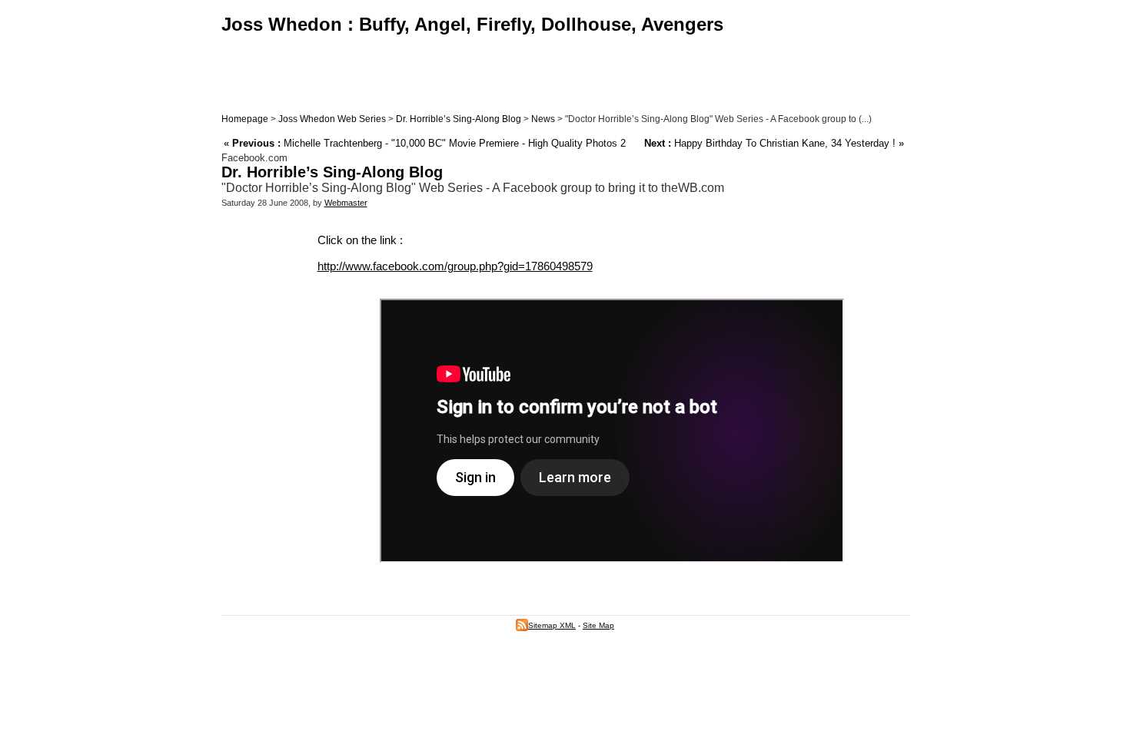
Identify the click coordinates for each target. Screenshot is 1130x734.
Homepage (244, 119)
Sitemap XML (552, 625)
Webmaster (345, 202)
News (543, 119)
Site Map (598, 625)
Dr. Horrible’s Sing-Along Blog (458, 119)
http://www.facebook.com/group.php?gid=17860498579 (455, 266)
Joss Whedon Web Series (332, 119)
